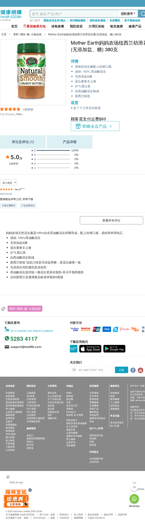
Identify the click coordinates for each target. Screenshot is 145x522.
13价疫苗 (31, 402)
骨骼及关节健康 (74, 435)
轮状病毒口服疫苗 (36, 418)
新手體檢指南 (132, 20)
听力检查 (10, 440)
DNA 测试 (11, 433)
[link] (15, 481)
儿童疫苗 (31, 392)
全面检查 (10, 392)
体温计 (30, 441)
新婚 (26, 517)
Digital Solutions (96, 517)
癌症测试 (10, 427)
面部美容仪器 (96, 435)
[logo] (11, 21)
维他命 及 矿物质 (74, 414)
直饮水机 (52, 392)
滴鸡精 (69, 395)
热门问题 (114, 425)
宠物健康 (94, 402)
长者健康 (94, 405)
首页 (14, 26)
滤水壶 (51, 405)
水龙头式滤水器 (55, 402)
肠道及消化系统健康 (76, 423)
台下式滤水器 (54, 398)
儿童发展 (10, 446)
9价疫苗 (31, 395)
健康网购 (78, 517)
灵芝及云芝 (72, 405)
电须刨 (92, 438)
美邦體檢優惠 (78, 20)
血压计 (30, 435)
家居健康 (114, 398)
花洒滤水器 (53, 411)
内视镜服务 (11, 424)
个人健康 (114, 402)
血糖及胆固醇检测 (36, 438)
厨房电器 (94, 398)
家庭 (52, 517)
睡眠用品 (94, 411)
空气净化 (94, 395)
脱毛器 (92, 444)
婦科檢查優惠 (98, 20)
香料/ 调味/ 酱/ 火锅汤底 (25, 308)
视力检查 (10, 437)
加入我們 (78, 514)
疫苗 (112, 395)
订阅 (121, 370)
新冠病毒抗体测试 (15, 402)
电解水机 (52, 418)
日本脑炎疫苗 (33, 421)
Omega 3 (71, 411)
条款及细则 (93, 514)
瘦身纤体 (70, 429)
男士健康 (10, 408)
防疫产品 (94, 408)
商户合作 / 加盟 (47, 514)
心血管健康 (72, 432)
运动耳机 (94, 461)
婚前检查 (10, 414)
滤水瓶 (51, 408)
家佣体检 (10, 430)
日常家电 (94, 392)
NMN (69, 392)
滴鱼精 (69, 408)
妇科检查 (10, 395)
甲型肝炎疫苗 (33, 405)
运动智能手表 (96, 458)
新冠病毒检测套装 (15, 405)
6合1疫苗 (31, 411)
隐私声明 (108, 514)
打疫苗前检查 (12, 398)
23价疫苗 (31, 398)
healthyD (64, 517)
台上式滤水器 (54, 395)
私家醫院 (115, 20)
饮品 (91, 421)
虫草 (68, 402)
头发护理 (70, 442)
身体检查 (114, 392)
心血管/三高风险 (14, 411)
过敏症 (9, 421)
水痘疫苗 (31, 414)
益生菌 (69, 398)
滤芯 (50, 414)
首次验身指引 (117, 422)
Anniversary (39, 517)
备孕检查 (10, 418)
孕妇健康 (70, 445)
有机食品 (114, 405)
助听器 (30, 447)
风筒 (91, 441)
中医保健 (10, 443)
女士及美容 (72, 426)
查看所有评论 (111, 220)
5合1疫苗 (31, 408)
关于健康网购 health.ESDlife (20, 514)
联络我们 (64, 514)
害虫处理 (94, 414)
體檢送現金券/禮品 (55, 20)
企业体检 (10, 449)
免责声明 (122, 514)
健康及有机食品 (97, 418)
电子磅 (30, 444)
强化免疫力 (72, 419)
